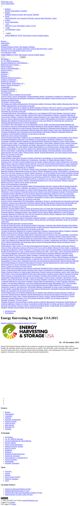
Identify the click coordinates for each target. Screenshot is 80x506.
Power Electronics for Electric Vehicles (17, 175)
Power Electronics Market (39, 175)
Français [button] (30, 55)
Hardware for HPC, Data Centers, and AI (50, 251)
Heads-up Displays (63, 169)
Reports (7, 11)
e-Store (27, 26)
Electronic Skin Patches (35, 205)
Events (7, 323)
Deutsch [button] (25, 55)
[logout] (12, 502)
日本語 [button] (3, 55)
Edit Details (21, 26)
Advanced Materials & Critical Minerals (14, 63)
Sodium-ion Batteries (41, 151)
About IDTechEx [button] (6, 49)
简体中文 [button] (9, 55)
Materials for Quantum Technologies (17, 130)
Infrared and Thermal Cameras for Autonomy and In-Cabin (50, 272)
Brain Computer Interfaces (57, 268)
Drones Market (66, 236)
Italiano (46, 35)
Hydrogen (4, 74)
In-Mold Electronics (43, 227)
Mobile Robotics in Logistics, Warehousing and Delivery (49, 240)
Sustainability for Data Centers (44, 197)
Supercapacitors (67, 151)
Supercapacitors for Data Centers (12, 152)
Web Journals (27, 14)
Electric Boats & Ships (52, 164)
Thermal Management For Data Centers (56, 263)
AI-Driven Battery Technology (45, 139)
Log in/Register (10, 29)
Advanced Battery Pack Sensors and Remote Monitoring (29, 268)
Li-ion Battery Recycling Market (11, 124)
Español (40, 35)
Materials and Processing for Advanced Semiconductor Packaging (32, 253)
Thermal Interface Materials (18, 134)
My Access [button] (8, 50)
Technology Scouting (34, 98)
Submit (23, 57)
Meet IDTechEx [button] (41, 49)
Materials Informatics (36, 130)
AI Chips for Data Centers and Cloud (61, 246)
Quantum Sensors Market (14, 233)
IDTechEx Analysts (33, 18)
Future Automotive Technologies (46, 169)
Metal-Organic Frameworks (53, 130)
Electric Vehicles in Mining (62, 165)
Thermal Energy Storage (31, 152)
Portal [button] (3, 50)
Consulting (23, 11)
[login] (14, 504)
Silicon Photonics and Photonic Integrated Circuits (51, 220)
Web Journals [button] (23, 47)
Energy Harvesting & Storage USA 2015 (22, 323)
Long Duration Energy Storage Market (57, 147)
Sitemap (7, 475)
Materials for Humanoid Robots (50, 128)
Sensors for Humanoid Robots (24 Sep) (18, 489)
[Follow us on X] (42, 377)
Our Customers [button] (18, 49)
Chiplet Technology (24, 250)
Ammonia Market (27, 186)
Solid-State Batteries (54, 151)
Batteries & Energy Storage (10, 65)
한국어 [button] (15, 55)
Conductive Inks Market (24, 117)
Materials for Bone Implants (45, 126)
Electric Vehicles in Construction (42, 165)
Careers (54, 18)
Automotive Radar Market (25, 235)
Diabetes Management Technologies (52, 203)
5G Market (23, 108)
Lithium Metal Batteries (36, 147)
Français (35, 35)
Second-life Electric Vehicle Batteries (60, 149)
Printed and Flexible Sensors (37, 274)
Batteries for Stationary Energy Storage (57, 141)
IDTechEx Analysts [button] (29, 49)
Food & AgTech (6, 70)
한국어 (20, 35)
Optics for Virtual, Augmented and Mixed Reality (33, 306)
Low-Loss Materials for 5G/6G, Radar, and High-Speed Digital (44, 124)
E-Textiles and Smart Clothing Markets (62, 304)
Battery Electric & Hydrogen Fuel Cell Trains (35, 208)
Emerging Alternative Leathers (35, 119)
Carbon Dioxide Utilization (38, 279)
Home (3, 323)
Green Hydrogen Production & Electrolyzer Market (26, 192)
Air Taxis (54, 158)
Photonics (4, 76)
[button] (8, 9)
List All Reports (6, 93)
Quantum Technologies (8, 80)
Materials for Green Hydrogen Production (25, 128)
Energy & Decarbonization (10, 68)
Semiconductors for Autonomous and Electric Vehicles (38, 177)
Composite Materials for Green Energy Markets (16, 281)
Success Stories (26, 94)
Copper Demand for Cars (41, 117)
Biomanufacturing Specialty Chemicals (46, 186)
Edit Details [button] (17, 50)
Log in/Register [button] (6, 52)
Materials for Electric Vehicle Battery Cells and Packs (61, 171)
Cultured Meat (17, 201)
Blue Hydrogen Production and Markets (64, 208)
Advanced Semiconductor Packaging (20, 218)
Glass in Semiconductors (28, 251)
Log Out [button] (29, 50)
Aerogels (4, 115)
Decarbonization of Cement (23, 190)
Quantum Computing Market (63, 255)
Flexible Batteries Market (9, 145)
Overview (8, 471)
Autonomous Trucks (64, 158)
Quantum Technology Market (33, 233)
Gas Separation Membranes (16, 283)
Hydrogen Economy (58, 192)
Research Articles (17, 14)
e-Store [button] (23, 50)
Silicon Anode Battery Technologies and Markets (17, 151)
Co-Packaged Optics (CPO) (56, 218)
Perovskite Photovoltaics (67, 195)
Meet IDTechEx (46, 18)
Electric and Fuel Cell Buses (15, 164)
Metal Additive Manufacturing (62, 104)
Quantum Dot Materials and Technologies (15, 132)
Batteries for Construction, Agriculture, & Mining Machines (40, 160)
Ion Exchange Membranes (28, 122)
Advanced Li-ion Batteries (26, 139)
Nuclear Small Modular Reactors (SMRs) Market (42, 195)
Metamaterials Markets (34, 109)
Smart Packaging (20, 229)
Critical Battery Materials (58, 117)
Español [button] (36, 55)
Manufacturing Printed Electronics (61, 227)
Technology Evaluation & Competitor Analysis (60, 96)
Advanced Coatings (69, 113)
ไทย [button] (20, 55)
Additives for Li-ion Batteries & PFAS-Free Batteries (45, 113)
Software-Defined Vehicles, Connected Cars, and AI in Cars (38, 179)
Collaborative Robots (54, 236)
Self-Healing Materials (49, 132)
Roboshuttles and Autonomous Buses (60, 175)
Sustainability (5, 87)
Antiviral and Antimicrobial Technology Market (24, 203)
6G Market (30, 108)
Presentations (9, 313)
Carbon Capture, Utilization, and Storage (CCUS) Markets (29, 188)
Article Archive (10, 423)
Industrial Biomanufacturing (10, 122)
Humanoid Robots (25, 238)
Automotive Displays (40, 218)
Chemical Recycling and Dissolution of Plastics (43, 115)
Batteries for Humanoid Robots (33, 141)
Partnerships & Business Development (13, 98)
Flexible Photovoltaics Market (42, 190)
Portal (7, 26)
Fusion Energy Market (60, 190)
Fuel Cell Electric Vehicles (26, 169)
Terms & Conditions (11, 479)
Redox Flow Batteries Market (37, 149)
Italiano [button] (42, 55)
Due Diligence (46, 98)
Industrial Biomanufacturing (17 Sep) (17, 491)
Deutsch (29, 35)
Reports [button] (3, 41)
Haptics (3, 272)
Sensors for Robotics (63, 242)
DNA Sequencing (21, 205)
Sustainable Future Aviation (68, 179)
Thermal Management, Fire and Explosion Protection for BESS (30, 298)
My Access (13, 26)
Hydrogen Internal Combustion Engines (14, 212)
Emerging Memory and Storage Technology (64, 250)
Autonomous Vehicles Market (11, 160)
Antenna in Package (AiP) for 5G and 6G (48, 108)
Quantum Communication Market (54, 109)
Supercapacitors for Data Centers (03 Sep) (19, 494)
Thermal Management (8, 89)
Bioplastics (11, 115)
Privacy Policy (10, 477)
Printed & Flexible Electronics (11, 78)
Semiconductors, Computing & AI (16, 458)
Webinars (8, 14)
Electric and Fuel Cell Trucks (34, 164)
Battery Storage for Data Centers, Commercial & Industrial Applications (38, 142)
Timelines (36, 14)
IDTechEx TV (10, 427)
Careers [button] (50, 49)
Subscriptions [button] (5, 43)
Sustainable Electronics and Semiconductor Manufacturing (41, 261)
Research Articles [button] (13, 47)
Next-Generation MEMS (19, 274)
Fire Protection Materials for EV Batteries (20, 167)
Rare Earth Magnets (35, 132)
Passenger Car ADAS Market (45, 173)
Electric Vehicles (6, 66)
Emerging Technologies (13, 419)
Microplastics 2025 (59, 283)
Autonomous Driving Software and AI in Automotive (51, 235)
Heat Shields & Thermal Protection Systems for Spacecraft (27, 121)
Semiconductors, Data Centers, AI (12, 83)
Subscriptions (15, 11)
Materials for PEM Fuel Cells (52, 193)
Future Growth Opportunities (16, 96)
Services (4, 96)
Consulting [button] (4, 45)
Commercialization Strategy (36, 96)
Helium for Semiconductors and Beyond (59, 121)
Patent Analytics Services (59, 98)
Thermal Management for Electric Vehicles (15, 180)
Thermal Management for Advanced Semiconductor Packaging (21, 263)
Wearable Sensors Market (49, 276)
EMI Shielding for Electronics (55, 119)
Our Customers (22, 18)
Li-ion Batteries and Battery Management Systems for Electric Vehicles (41, 145)
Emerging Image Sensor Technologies (39, 270)
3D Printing (5, 59)
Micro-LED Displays (27, 220)
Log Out (33, 26)
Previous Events (10, 311)
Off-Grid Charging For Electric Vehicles (22, 173)
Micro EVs (4, 173)
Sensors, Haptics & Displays (10, 85)
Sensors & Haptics (11, 459)
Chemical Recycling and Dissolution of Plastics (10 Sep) (23, 493)
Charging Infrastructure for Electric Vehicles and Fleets (37, 162)
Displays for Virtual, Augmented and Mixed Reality (32, 304)
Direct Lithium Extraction (16, 119)
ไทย (24, 35)
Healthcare (4, 72)
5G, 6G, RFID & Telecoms (10, 61)
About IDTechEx (10, 18)
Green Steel (47, 192)
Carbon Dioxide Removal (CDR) (60, 188)
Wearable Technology (8, 91)
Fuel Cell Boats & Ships (9, 169)
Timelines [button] (32, 47)
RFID (67, 109)
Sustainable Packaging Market (61, 289)
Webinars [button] (4, 47)
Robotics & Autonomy (8, 81)
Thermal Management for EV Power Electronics (45, 180)
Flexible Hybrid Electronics (27, 227)
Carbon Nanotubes (21, 115)
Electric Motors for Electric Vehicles (19, 165)
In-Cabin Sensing (36, 238)
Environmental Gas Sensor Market (63, 270)
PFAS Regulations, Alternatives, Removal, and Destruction (41, 201)
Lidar (3, 220)
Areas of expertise (15, 94)
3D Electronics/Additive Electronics (40, 104)
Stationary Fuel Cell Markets (24, 197)
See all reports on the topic (26, 106)
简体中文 (13, 35)
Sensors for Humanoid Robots (46, 242)
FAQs (7, 481)
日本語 (7, 35)
